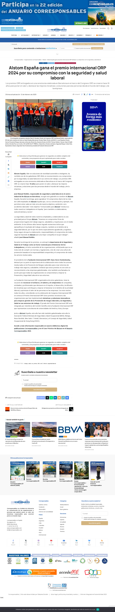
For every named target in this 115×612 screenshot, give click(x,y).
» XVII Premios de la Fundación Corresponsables (13, 30)
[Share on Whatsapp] (51, 397)
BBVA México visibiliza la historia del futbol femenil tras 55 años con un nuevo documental (70, 441)
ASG (39, 363)
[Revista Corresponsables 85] (32, 469)
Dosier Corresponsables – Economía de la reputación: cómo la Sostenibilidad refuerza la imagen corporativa (80, 486)
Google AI (60, 162)
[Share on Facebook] (82, 94)
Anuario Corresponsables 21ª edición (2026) (17, 483)
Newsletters (103, 28)
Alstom (41, 63)
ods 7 (41, 363)
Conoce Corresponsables (7, 28)
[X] (26, 542)
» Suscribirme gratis (97, 48)
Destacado (35, 436)
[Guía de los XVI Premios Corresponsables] (97, 471)
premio (35, 363)
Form (2, 597)
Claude (28, 162)
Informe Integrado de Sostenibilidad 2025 (93, 594)
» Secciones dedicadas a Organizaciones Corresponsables (88, 44)
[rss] (102, 542)
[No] (113, 609)
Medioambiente (14, 436)
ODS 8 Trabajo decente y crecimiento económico (65, 63)
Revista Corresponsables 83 (49, 480)
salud (29, 363)
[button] (87, 94)
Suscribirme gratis (39, 389)
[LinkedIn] (76, 542)
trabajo (26, 363)
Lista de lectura (94, 28)
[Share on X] (84, 94)
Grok (43, 166)
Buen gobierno (51, 63)
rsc (32, 363)
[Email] (8, 173)
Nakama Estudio (43, 594)
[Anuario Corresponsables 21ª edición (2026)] (17, 471)
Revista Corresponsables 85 (32, 480)
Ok (98, 609)
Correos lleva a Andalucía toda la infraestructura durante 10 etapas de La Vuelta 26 (43, 441)
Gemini (28, 166)
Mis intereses (86, 28)
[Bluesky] (89, 542)
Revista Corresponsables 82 (65, 480)
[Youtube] (51, 542)
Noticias (45, 63)
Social (65, 436)
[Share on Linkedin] (8, 169)
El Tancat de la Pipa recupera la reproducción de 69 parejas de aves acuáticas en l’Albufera (15, 441)
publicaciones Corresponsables (26, 328)
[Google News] (64, 542)
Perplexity (60, 166)
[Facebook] (13, 542)
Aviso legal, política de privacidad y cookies (64, 594)
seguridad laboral (51, 363)
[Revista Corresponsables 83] (49, 469)
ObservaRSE (19, 28)
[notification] (112, 28)
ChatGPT (43, 162)
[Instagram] (38, 542)
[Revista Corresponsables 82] (66, 469)
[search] (108, 28)
